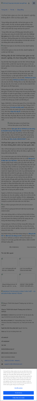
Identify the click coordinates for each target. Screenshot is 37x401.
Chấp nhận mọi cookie (19, 397)
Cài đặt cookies (18, 388)
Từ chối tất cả (18, 393)
